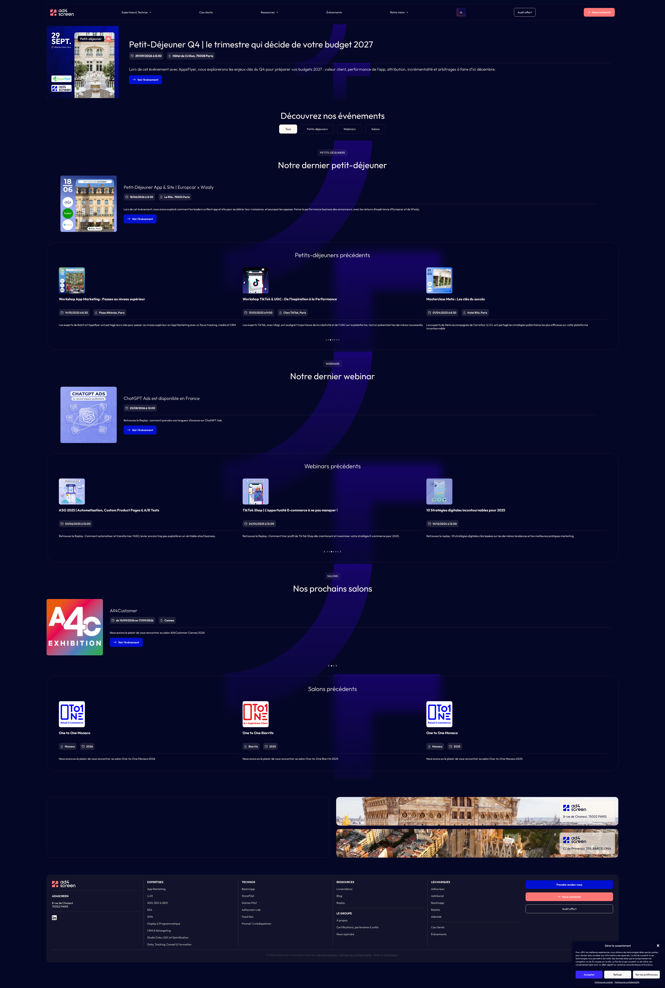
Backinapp (248, 889)
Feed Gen (248, 916)
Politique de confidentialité (627, 982)
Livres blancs (344, 889)
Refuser (617, 974)
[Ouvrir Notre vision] (407, 12)
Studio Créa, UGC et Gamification (167, 937)
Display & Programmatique (163, 923)
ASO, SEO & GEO (157, 903)
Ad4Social (437, 896)
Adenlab (436, 916)
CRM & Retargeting (159, 930)
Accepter (589, 974)
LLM (150, 896)
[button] (658, 945)
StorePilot (248, 896)
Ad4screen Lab (251, 909)
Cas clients (206, 12)
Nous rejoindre (345, 934)
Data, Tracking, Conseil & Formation (169, 944)
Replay (340, 903)
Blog (339, 896)
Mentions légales (326, 955)
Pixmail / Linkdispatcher (257, 923)
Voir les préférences (646, 974)
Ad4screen (438, 889)
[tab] (288, 129)
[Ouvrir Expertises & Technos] (150, 12)
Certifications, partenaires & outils (357, 927)
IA (461, 12)
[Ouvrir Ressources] (277, 12)
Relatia (435, 909)
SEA (149, 909)
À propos (341, 920)
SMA (150, 916)
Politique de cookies (604, 982)
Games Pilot (249, 903)
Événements (334, 12)
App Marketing (156, 889)
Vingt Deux (391, 955)
